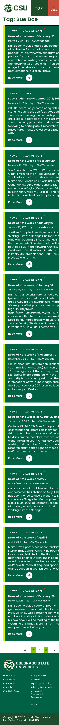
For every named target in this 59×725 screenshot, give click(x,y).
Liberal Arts (9, 675)
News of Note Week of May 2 (27, 479)
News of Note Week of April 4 (27, 537)
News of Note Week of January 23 (31, 223)
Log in (34, 704)
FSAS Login (9, 679)
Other (26, 93)
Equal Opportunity (41, 683)
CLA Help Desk (11, 691)
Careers (35, 679)
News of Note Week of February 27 (31, 36)
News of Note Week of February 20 (31, 160)
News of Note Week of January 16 (30, 285)
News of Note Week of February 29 (31, 596)
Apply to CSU (38, 675)
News (14, 31)
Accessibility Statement (38, 693)
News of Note (32, 31)
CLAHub (7, 687)
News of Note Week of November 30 (32, 354)
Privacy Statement (41, 687)
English (38, 8)
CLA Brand (9, 683)
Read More (15, 78)
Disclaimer (37, 697)
